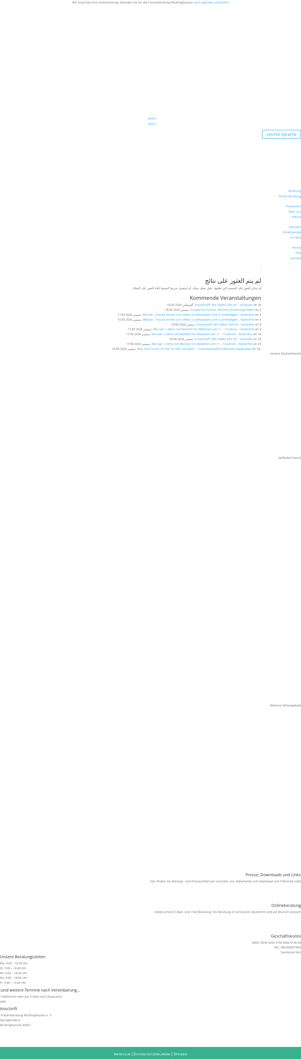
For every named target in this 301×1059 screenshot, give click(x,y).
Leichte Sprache (281, 134)
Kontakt (296, 258)
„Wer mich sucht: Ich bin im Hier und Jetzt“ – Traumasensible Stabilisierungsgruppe (199, 349)
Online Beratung (289, 196)
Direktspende (292, 232)
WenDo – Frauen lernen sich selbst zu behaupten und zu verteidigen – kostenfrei (198, 315)
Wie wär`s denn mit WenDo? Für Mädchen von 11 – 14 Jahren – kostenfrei (203, 329)
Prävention (293, 206)
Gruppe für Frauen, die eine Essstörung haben (222, 310)
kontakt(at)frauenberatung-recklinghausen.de (38, 1001)
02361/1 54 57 (80, 1001)
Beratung (294, 191)
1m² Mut (295, 237)
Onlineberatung (286, 905)
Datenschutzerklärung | (153, 1054)
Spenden (295, 227)
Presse (296, 217)
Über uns (294, 211)
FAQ (298, 253)
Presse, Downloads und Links (273, 874)
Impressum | (123, 1054)
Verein (296, 247)
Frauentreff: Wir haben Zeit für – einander (224, 305)
